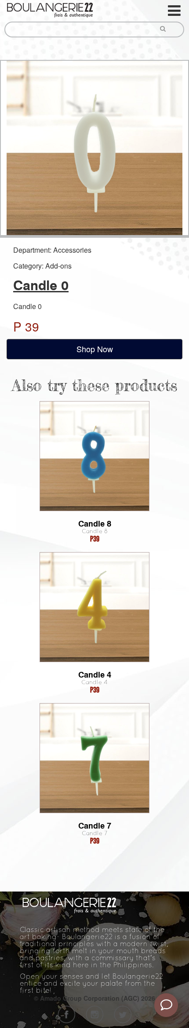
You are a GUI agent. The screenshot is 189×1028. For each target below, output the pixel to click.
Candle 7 (94, 825)
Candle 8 (94, 523)
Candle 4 (94, 674)
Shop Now (94, 348)
